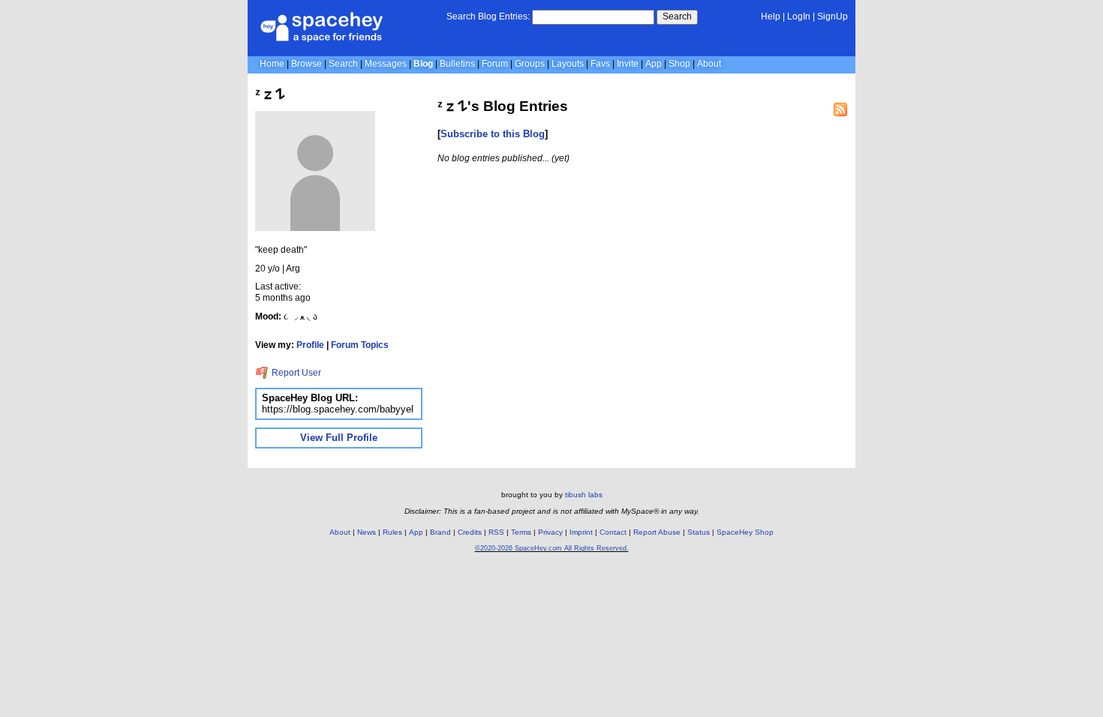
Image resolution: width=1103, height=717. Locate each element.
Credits (470, 532)
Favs (600, 63)
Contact (613, 532)
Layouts (568, 63)
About (709, 63)
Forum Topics (360, 345)
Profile (310, 345)
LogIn (798, 16)
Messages (386, 63)
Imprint (581, 532)
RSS (496, 532)
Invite (628, 63)
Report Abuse (657, 532)
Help (770, 16)
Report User (295, 373)
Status (698, 532)
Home (272, 63)
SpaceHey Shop (745, 532)
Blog (423, 63)
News (366, 532)
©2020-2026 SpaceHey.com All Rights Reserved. (552, 548)
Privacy (550, 532)
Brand (440, 532)
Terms (521, 532)
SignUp (832, 16)
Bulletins (457, 63)
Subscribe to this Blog (492, 134)
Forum (495, 63)
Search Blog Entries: (488, 16)
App (653, 63)
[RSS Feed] (840, 109)
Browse (306, 63)
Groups (530, 63)
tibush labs (584, 494)
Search (677, 16)
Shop (679, 63)
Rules (392, 532)
